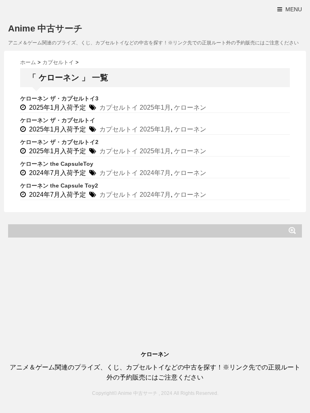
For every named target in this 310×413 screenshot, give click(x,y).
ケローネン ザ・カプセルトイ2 (59, 142)
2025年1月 (155, 107)
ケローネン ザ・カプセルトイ (57, 120)
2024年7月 (155, 172)
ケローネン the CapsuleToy (56, 164)
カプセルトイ (118, 107)
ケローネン (190, 107)
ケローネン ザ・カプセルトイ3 (59, 98)
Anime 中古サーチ (45, 28)
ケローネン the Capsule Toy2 (59, 185)
